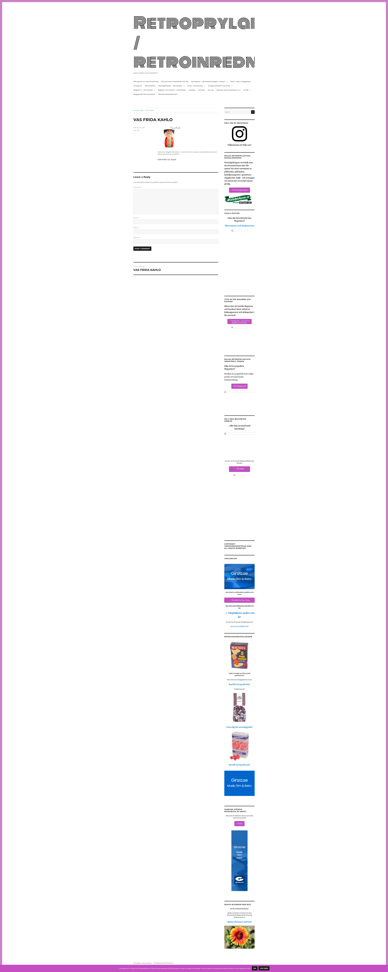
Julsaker (192, 90)
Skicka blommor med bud (239, 922)
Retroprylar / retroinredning (142, 963)
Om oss (211, 90)
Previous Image (138, 110)
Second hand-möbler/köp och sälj (174, 81)
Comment (138, 187)
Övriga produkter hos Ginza (219, 86)
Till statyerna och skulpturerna (239, 226)
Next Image (150, 110)
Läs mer (264, 968)
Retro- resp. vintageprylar (240, 81)
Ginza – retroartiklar (195, 86)
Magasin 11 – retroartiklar (143, 90)
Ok (254, 968)
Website (136, 237)
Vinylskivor (137, 86)
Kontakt (201, 90)
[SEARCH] (253, 112)
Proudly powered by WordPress (163, 963)
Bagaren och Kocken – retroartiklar (172, 90)
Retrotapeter (150, 86)
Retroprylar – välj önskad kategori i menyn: (208, 81)
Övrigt (246, 90)
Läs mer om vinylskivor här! (239, 626)
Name (136, 218)
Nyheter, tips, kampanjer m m (229, 90)
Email (136, 228)
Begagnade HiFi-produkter (144, 94)
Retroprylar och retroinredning (145, 81)
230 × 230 (136, 130)
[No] (385, 968)
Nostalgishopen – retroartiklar (170, 86)
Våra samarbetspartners (167, 94)
